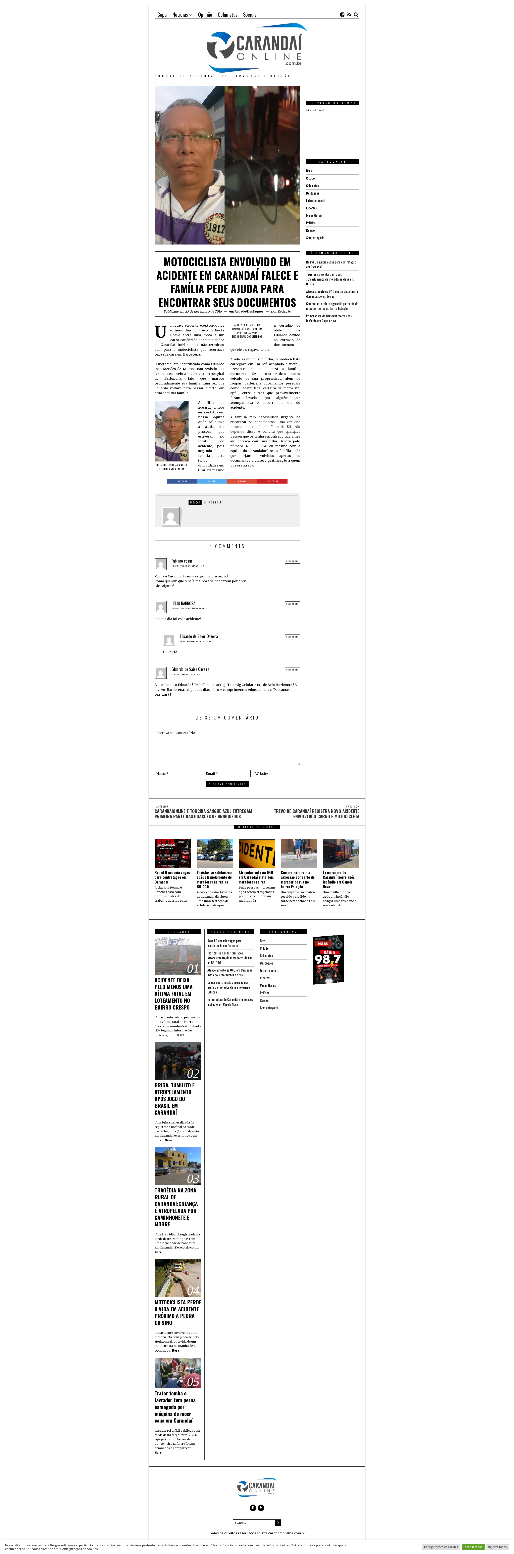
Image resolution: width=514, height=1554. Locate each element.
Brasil (309, 170)
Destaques (255, 311)
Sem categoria (315, 237)
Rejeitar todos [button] (497, 1547)
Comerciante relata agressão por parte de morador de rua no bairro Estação (332, 306)
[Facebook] (342, 14)
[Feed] (349, 14)
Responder (292, 561)
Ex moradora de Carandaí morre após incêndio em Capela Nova (329, 318)
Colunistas (312, 185)
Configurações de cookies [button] (441, 1547)
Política (311, 222)
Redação (284, 311)
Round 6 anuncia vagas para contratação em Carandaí (172, 877)
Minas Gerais (314, 215)
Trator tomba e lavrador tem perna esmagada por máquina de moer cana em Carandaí (175, 1406)
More (181, 1035)
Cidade (240, 311)
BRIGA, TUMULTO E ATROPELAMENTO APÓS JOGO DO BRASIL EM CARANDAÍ (175, 1098)
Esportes (311, 208)
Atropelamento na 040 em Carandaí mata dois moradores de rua (332, 294)
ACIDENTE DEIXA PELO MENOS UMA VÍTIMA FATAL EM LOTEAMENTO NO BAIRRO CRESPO (174, 993)
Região (310, 230)
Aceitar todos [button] (473, 1547)
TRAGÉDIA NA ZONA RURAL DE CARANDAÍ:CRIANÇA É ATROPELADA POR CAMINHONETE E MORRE (176, 1207)
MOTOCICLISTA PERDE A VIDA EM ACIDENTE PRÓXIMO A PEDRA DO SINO (178, 1312)
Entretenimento (315, 200)
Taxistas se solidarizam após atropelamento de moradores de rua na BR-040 (330, 279)
